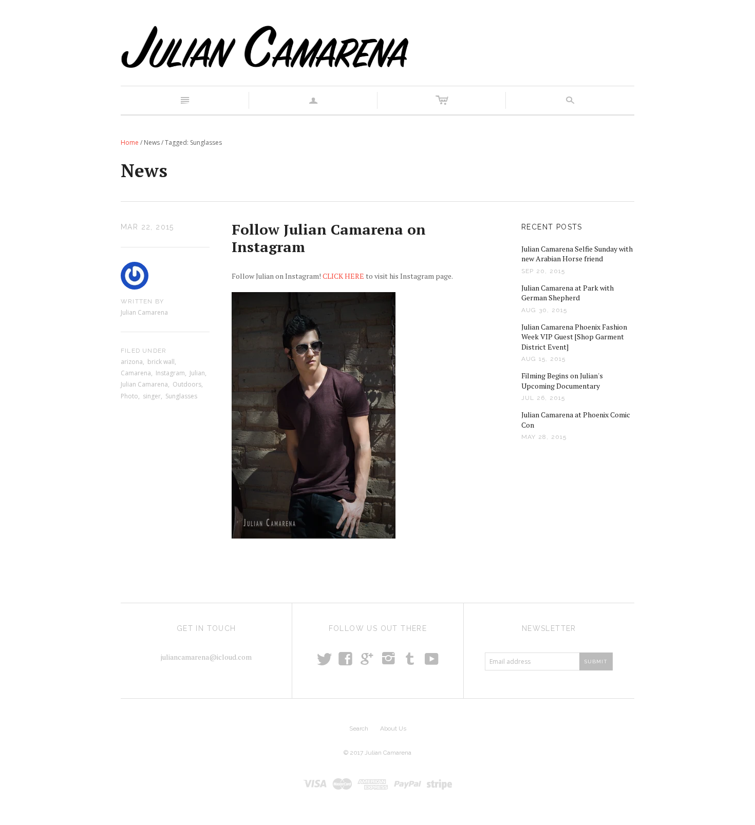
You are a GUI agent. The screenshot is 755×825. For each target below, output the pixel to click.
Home (130, 142)
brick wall (161, 361)
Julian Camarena (144, 384)
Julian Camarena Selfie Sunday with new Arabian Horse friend (577, 254)
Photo (129, 396)
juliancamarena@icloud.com (206, 657)
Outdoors (187, 384)
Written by (142, 301)
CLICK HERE (343, 276)
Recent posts (551, 227)
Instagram (170, 373)
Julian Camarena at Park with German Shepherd (567, 293)
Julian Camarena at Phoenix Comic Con (575, 420)
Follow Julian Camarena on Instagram (329, 238)
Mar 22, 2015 (147, 227)
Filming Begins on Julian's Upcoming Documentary (562, 381)
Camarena (136, 373)
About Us (393, 728)
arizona (132, 361)
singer (152, 396)
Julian (197, 373)
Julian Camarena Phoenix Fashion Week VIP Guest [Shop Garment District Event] (574, 337)
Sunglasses (181, 396)
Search (358, 728)
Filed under (143, 350)
